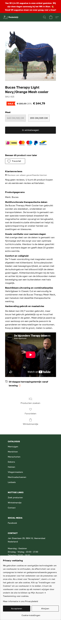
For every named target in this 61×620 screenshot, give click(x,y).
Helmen (11, 467)
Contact (12, 507)
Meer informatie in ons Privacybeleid (20, 601)
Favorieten (30, 413)
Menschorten (14, 456)
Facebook (12, 523)
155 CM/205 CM (39, 118)
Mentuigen (13, 446)
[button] (11, 17)
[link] (31, 614)
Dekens (11, 462)
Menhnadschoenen (17, 477)
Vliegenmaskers (15, 472)
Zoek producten (15, 497)
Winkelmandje (30, 424)
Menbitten (13, 451)
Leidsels (12, 482)
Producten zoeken (30, 403)
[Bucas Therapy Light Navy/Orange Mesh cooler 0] (30, 55)
